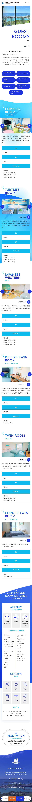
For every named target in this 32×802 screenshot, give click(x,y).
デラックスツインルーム (23, 80)
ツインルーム (7, 86)
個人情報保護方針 (13, 787)
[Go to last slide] (2, 126)
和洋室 (5, 80)
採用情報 (21, 787)
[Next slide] (30, 126)
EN (28, 2)
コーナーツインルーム (22, 86)
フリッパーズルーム (8, 73)
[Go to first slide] (30, 291)
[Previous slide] (2, 291)
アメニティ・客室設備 (15, 92)
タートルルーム (22, 73)
